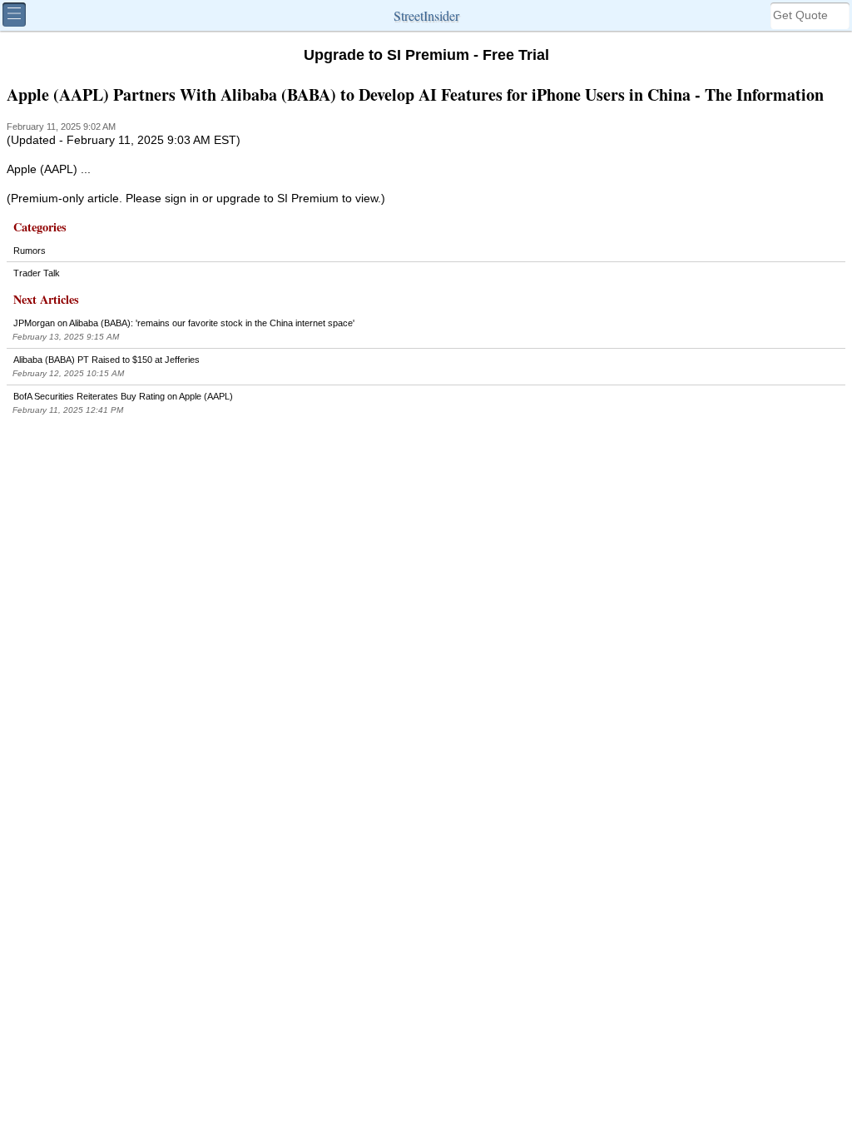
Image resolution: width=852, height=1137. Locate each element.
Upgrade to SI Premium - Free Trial (426, 55)
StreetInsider (426, 15)
